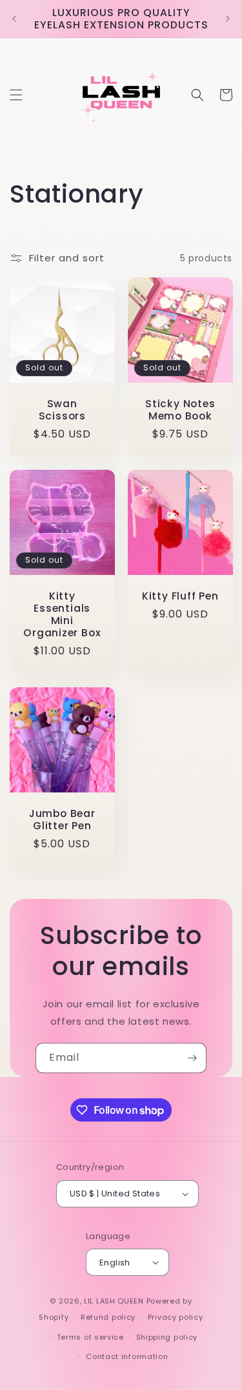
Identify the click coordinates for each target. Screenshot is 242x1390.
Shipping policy (167, 1337)
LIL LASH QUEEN (114, 1301)
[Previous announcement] (14, 19)
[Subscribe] (191, 1058)
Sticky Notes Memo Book (180, 410)
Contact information (127, 1356)
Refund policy (108, 1317)
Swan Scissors (62, 410)
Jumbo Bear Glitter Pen (62, 819)
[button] (16, 95)
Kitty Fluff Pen (179, 596)
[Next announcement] (228, 19)
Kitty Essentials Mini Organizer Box (62, 615)
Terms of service (90, 1337)
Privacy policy (175, 1317)
